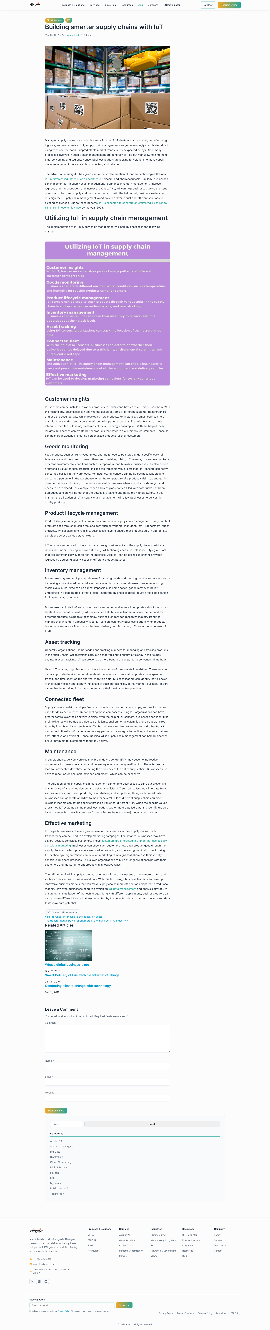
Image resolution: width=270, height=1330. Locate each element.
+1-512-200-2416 (42, 1258)
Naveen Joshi (72, 35)
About (217, 1235)
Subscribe (124, 1305)
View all (154, 1255)
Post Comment (56, 1110)
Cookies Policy (205, 1313)
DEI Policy (235, 1313)
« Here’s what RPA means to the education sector (74, 916)
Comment (51, 1022)
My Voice (55, 1183)
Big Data (55, 1151)
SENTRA (92, 1240)
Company (153, 4)
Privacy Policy (64, 1311)
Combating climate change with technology (78, 986)
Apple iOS (56, 1141)
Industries (110, 4)
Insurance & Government (163, 1250)
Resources (127, 4)
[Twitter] (32, 1281)
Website (49, 1092)
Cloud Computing (60, 1162)
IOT (68, 20)
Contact (208, 4)
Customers (187, 1245)
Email (49, 1076)
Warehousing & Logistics (163, 1240)
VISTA (91, 1235)
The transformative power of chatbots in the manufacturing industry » (86, 920)
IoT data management (122, 888)
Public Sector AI (59, 1188)
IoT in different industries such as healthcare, (73, 179)
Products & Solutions (73, 4)
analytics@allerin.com (44, 1264)
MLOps (123, 1255)
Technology (57, 1193)
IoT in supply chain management (62, 912)
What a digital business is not (67, 965)
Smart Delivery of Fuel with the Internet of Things (82, 975)
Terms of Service (185, 1313)
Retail (153, 1245)
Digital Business (54, 20)
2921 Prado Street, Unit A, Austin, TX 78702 (52, 1271)
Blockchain (56, 1157)
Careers (218, 1240)
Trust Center (220, 1245)
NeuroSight (93, 1250)
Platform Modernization (131, 1250)
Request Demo (229, 4)
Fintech (54, 1172)
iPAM (90, 1245)
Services (95, 4)
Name (49, 1060)
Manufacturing (158, 1235)
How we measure (191, 1240)
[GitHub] (46, 1281)
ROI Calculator (172, 4)
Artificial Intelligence (62, 1146)
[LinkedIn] (39, 1281)
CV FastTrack (126, 1245)
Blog (140, 4)
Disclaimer (221, 1313)
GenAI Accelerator (128, 1240)
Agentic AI (124, 1235)
